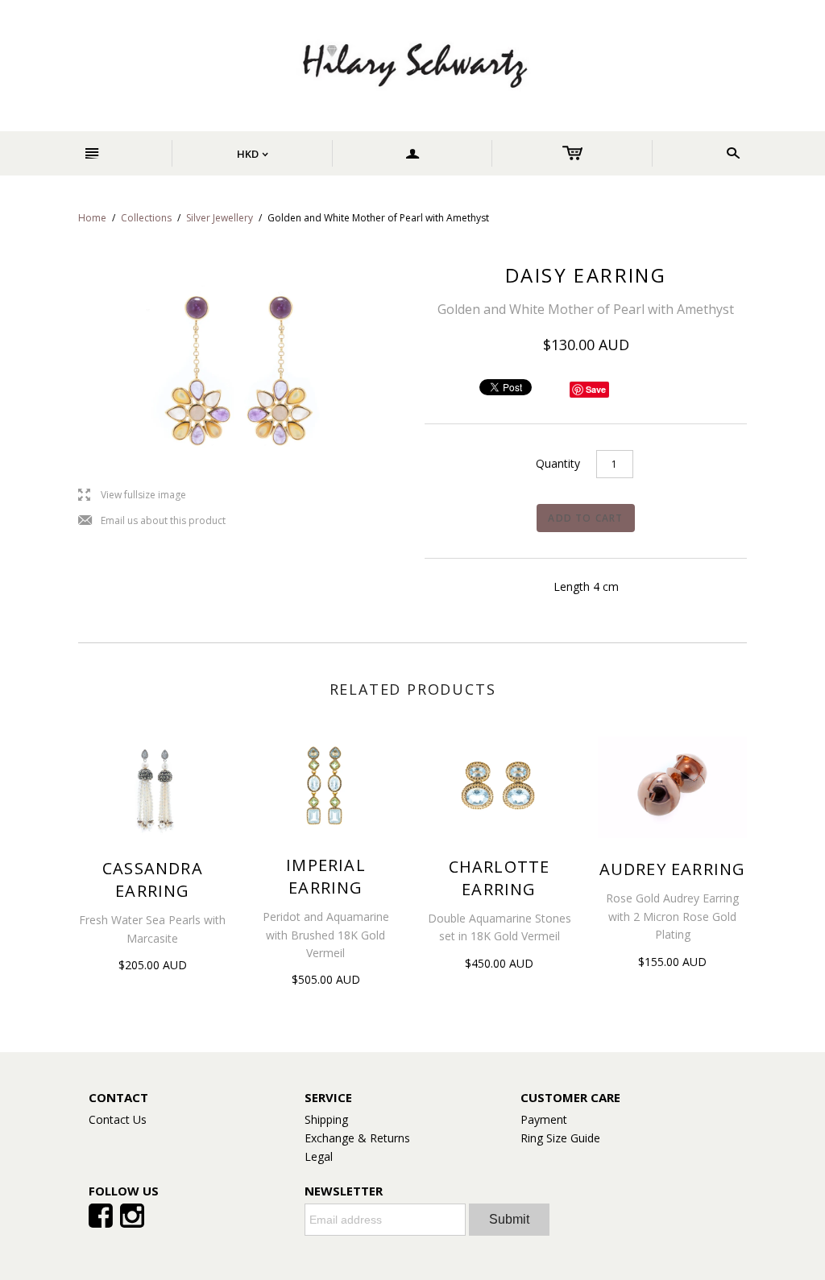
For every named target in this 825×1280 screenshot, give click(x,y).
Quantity (558, 463)
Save (596, 389)
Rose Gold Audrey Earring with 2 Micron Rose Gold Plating (672, 916)
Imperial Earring (326, 876)
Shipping (326, 1119)
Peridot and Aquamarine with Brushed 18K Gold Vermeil (326, 934)
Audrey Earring (672, 869)
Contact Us (118, 1119)
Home (92, 218)
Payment (543, 1119)
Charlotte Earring (499, 878)
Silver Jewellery (219, 218)
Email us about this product (152, 521)
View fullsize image (132, 495)
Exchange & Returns (357, 1138)
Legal (319, 1156)
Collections (146, 218)
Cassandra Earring (152, 879)
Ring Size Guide (560, 1138)
